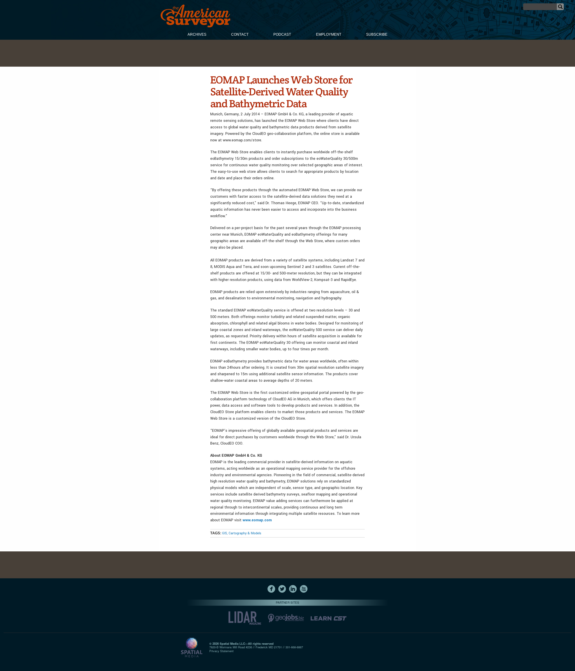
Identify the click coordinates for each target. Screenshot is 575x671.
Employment (328, 34)
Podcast (282, 34)
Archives (197, 34)
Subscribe (376, 34)
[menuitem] (197, 35)
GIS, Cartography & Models (241, 533)
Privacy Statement (221, 651)
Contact (240, 34)
